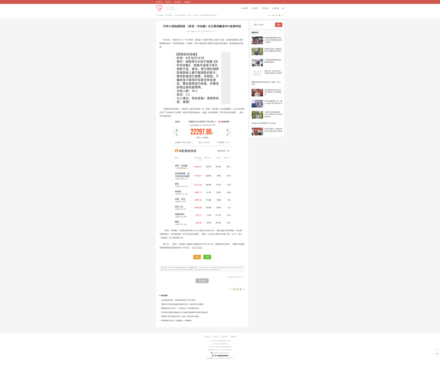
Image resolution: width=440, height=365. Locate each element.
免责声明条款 (224, 343)
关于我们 (211, 347)
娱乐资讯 (169, 15)
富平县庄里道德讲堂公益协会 (222, 341)
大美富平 (168, 2)
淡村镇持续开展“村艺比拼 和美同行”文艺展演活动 (273, 92)
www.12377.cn (230, 358)
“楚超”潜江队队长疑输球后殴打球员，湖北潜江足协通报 (182, 304)
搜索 (278, 25)
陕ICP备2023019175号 (226, 350)
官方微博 (217, 347)
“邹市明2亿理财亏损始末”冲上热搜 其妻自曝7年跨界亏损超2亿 (184, 312)
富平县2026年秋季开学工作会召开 (264, 123)
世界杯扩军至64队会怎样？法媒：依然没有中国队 (180, 316)
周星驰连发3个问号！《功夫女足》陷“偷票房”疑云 (180, 308)
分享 (207, 257)
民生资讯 (178, 2)
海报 (197, 257)
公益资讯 (159, 2)
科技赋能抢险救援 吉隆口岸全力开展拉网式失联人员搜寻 (273, 40)
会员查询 (223, 347)
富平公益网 (159, 15)
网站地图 (228, 347)
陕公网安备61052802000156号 (220, 353)
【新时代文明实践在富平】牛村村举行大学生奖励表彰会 (273, 114)
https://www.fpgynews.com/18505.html (207, 269)
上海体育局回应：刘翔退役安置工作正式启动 (178, 300)
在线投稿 (187, 2)
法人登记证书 (216, 343)
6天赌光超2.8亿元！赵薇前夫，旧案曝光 (176, 320)
